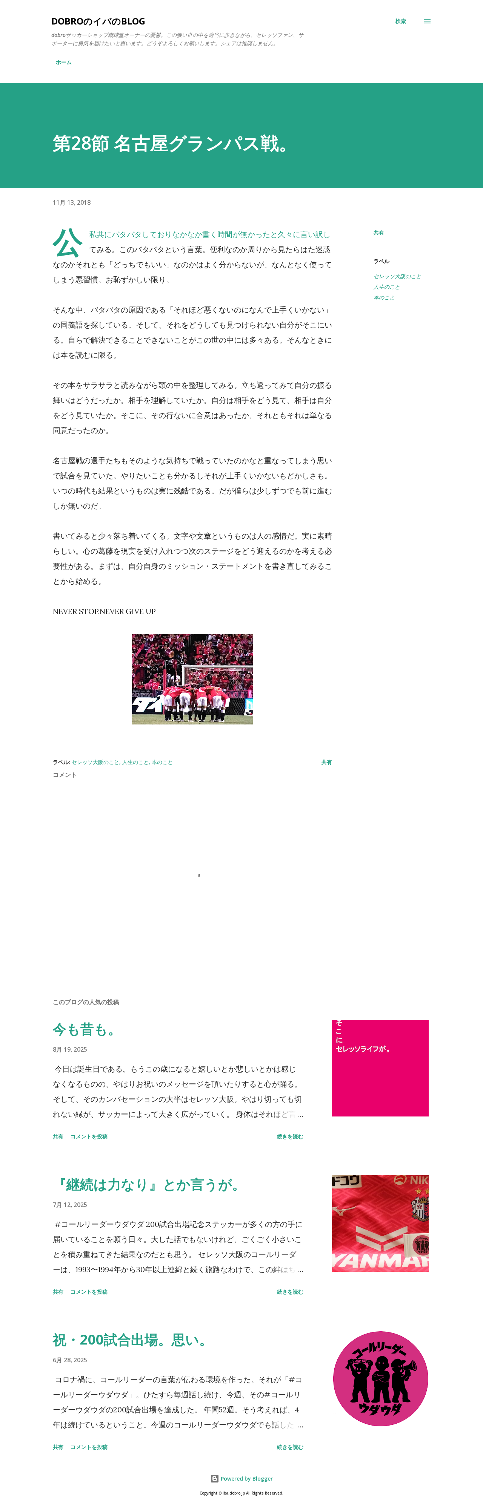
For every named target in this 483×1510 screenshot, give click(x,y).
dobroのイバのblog (98, 21)
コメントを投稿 (89, 1136)
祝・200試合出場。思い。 (133, 1339)
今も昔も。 (87, 1029)
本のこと (384, 297)
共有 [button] (379, 232)
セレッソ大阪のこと (397, 276)
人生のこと (387, 286)
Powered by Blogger (246, 1478)
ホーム (64, 62)
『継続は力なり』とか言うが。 (149, 1184)
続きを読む (290, 1136)
